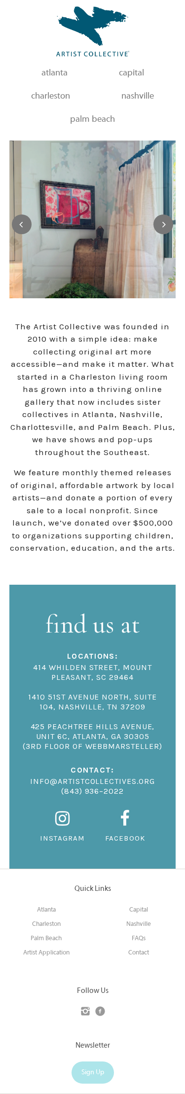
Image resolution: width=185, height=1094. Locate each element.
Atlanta (46, 910)
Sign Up (92, 1072)
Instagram (62, 838)
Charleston (46, 924)
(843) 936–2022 (92, 791)
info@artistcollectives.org (92, 781)
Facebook (125, 838)
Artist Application (46, 953)
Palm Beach (46, 938)
